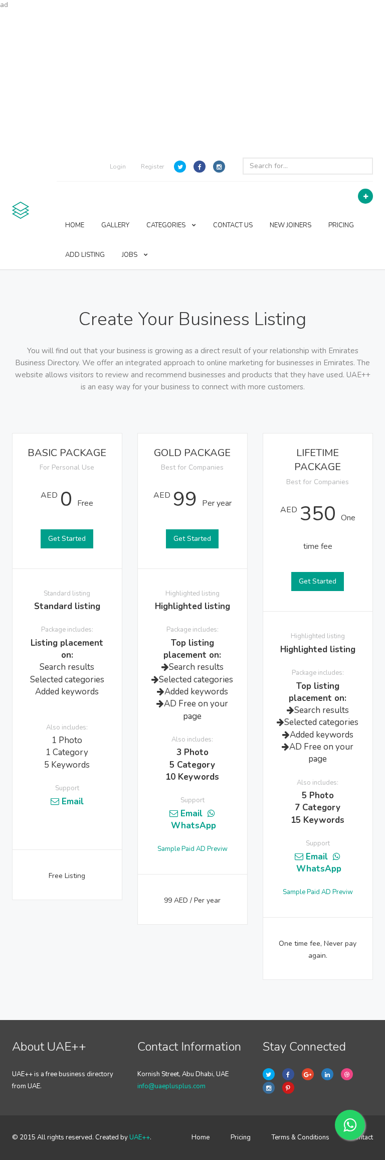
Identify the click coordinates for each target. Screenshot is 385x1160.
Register (152, 167)
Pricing (241, 1137)
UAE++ (139, 1137)
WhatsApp (192, 825)
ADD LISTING (85, 254)
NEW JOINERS (290, 225)
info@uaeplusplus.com (171, 1086)
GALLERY (115, 225)
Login (118, 167)
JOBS (130, 254)
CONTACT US (233, 225)
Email (71, 801)
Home (200, 1137)
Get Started (67, 538)
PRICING (341, 225)
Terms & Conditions (300, 1137)
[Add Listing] (365, 196)
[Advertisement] (192, 80)
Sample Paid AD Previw (192, 848)
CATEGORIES (166, 225)
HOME (74, 225)
